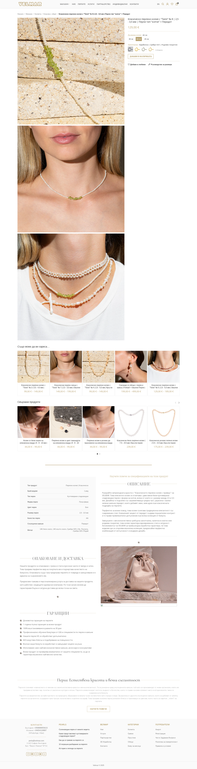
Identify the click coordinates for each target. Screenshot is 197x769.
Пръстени (132, 738)
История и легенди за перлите (71, 748)
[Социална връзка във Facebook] (28, 754)
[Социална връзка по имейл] (32, 754)
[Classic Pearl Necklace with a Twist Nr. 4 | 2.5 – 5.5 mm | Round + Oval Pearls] (98, 367)
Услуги (103, 734)
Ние (101, 729)
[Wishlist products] (172, 4)
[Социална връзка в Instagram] (36, 754)
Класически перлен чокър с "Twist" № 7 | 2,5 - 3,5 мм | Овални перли (66, 387)
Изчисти (159, 50)
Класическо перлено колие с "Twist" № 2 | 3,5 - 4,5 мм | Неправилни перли (33, 387)
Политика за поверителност (166, 742)
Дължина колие (134, 35)
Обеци (130, 742)
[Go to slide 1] (97, 453)
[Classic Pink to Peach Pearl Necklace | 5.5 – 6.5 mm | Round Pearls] (164, 422)
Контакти (103, 746)
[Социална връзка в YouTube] (40, 754)
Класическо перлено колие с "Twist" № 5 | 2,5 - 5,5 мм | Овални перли (163, 387)
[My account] (167, 4)
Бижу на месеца (134, 746)
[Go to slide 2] (99, 453)
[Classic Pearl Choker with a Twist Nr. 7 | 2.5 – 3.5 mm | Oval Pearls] (66, 367)
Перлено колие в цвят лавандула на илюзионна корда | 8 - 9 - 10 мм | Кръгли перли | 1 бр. (66, 443)
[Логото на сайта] (30, 4)
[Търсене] (163, 4)
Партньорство (105, 738)
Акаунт (158, 729)
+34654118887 (40, 730)
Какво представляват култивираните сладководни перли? (73, 735)
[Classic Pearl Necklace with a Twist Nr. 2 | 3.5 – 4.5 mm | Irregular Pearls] (33, 367)
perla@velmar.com (36, 741)
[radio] (131, 39)
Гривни (130, 734)
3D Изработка (105, 742)
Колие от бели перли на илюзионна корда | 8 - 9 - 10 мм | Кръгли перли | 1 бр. (33, 443)
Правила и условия (163, 746)
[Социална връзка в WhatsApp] (44, 754)
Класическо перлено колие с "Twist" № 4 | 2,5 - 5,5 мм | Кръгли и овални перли (98, 387)
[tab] (98, 468)
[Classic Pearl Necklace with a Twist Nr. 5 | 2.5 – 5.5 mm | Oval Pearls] (164, 367)
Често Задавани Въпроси (165, 738)
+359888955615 (41, 728)
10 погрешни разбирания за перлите (73, 744)
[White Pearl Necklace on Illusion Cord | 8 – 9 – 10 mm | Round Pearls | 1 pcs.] (33, 422)
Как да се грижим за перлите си (71, 740)
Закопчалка (133, 45)
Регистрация (160, 734)
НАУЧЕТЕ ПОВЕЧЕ (98, 709)
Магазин (29, 14)
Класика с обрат (49, 14)
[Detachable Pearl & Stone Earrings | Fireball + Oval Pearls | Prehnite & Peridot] (131, 367)
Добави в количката (141, 56)
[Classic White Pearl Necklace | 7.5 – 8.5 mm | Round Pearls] (131, 422)
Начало (20, 14)
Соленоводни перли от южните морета (74, 729)
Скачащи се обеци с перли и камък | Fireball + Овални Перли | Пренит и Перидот (131, 387)
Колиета (38, 14)
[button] (175, 402)
